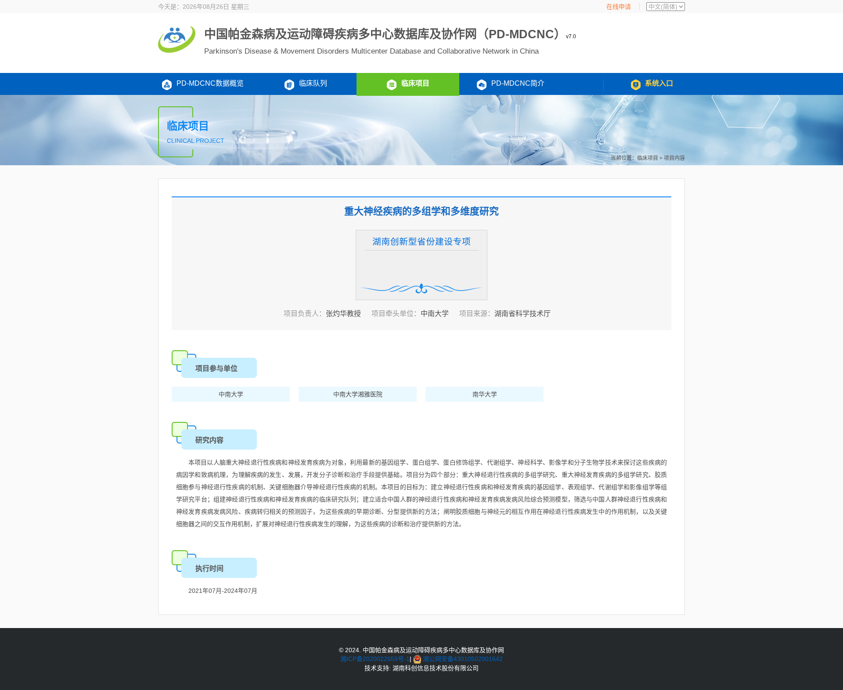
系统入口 (659, 83)
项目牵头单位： (396, 313)
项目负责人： (305, 313)
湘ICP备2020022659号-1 (375, 658)
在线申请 (618, 6)
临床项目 (415, 83)
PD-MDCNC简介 (517, 83)
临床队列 (313, 83)
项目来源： (476, 313)
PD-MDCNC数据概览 (210, 83)
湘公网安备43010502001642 (463, 658)
